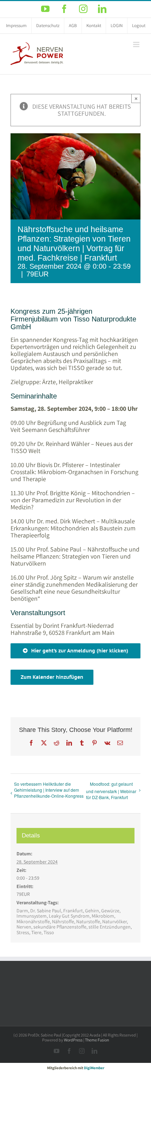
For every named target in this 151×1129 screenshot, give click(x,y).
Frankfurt (73, 910)
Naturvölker (114, 921)
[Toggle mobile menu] (136, 44)
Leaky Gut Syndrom (69, 916)
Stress (23, 932)
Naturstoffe (88, 921)
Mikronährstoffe (33, 921)
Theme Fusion (97, 1039)
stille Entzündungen (109, 927)
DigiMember (94, 1067)
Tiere (36, 932)
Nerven (24, 927)
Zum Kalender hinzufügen (52, 677)
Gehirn (92, 910)
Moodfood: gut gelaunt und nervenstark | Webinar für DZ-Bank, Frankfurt (111, 790)
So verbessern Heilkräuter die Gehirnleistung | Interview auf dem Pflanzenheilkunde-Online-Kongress (49, 790)
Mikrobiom (103, 916)
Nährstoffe (63, 921)
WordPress (73, 1039)
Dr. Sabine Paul (45, 910)
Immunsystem (32, 916)
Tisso (49, 932)
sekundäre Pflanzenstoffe (59, 927)
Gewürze (110, 910)
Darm (22, 910)
